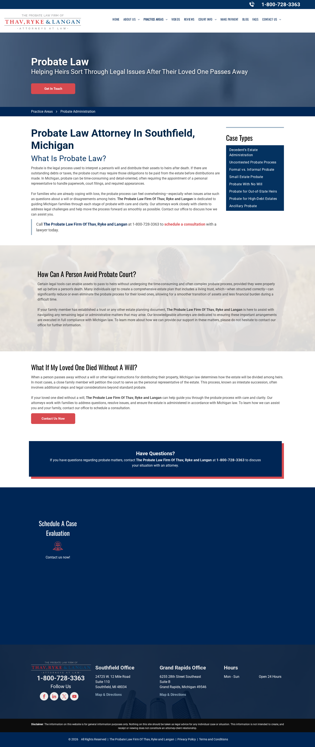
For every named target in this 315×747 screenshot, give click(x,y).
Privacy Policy (186, 739)
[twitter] (64, 697)
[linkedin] (54, 697)
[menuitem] (116, 19)
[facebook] (44, 697)
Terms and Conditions (213, 739)
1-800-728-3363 (280, 4)
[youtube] (74, 697)
